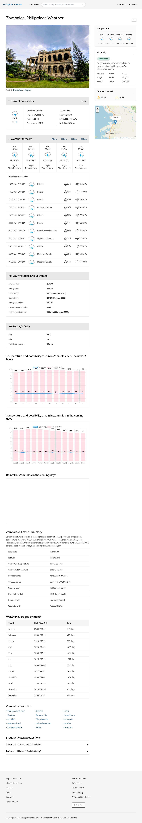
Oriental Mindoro (43, 723)
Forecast (121, 4)
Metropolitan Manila (16, 711)
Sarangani (68, 719)
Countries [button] (132, 4)
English (78, 805)
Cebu (66, 711)
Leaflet (116, 138)
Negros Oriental (14, 723)
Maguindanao (42, 719)
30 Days (84, 139)
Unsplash (27, 90)
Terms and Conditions (81, 797)
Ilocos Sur (68, 727)
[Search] (83, 4)
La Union (11, 719)
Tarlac (38, 727)
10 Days (64, 139)
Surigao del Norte (15, 727)
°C (13, 122)
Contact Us (76, 783)
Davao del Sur (42, 715)
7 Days (54, 139)
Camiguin (11, 715)
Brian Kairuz (17, 90)
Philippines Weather (12, 4)
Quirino (67, 723)
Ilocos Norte (69, 715)
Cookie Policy (77, 792)
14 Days (74, 139)
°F (16, 122)
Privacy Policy (78, 788)
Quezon (39, 711)
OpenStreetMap (124, 138)
